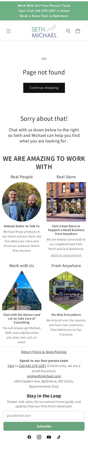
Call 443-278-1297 (42, 10)
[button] (8, 31)
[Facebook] (29, 437)
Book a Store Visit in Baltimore (44, 16)
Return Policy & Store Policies (44, 352)
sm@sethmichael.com (44, 376)
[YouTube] (48, 437)
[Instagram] (39, 437)
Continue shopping (44, 88)
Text (21, 10)
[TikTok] (58, 437)
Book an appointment (66, 255)
